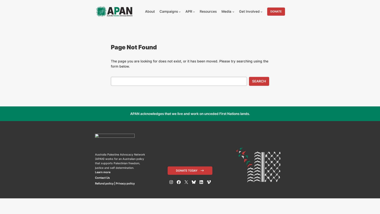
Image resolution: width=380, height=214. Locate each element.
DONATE (276, 11)
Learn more (102, 172)
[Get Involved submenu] (261, 11)
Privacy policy (125, 183)
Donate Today (187, 170)
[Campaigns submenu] (180, 11)
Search (259, 81)
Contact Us (102, 177)
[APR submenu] (194, 11)
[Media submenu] (233, 11)
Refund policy (104, 183)
